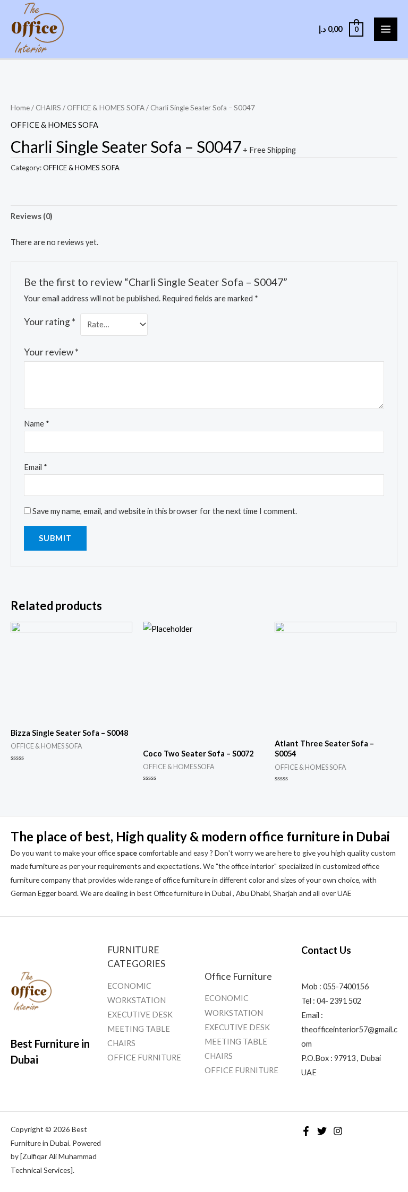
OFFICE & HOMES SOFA (105, 107)
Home (20, 107)
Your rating (49, 321)
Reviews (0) (32, 216)
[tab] (32, 216)
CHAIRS (48, 107)
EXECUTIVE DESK (140, 1014)
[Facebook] (306, 1131)
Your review (51, 352)
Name (36, 423)
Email (35, 467)
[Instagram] (338, 1131)
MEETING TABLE (138, 1028)
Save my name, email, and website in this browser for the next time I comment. (164, 511)
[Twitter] (322, 1131)
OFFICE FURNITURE (144, 1057)
